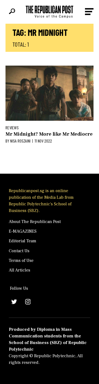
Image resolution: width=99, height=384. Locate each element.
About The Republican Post (35, 221)
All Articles (19, 270)
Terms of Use (21, 260)
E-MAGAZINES (23, 231)
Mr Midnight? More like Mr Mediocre (49, 134)
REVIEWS (12, 127)
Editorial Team (22, 241)
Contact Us (19, 251)
